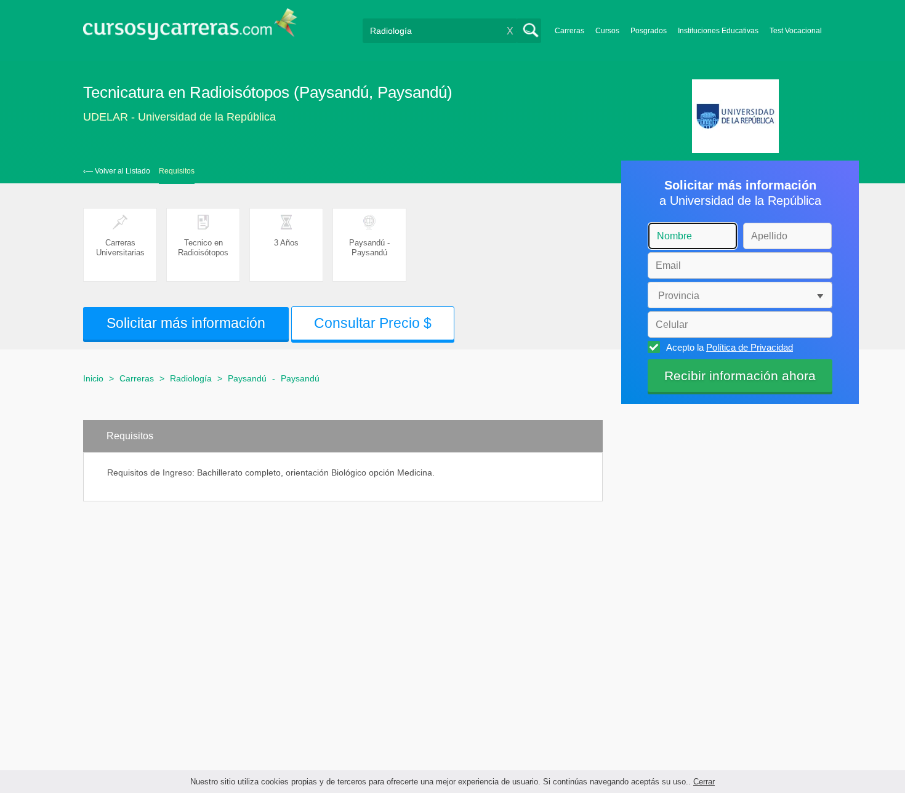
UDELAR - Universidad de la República (179, 117)
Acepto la (729, 347)
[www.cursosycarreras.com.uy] (190, 28)
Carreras (569, 30)
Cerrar (704, 781)
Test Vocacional (796, 30)
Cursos (607, 30)
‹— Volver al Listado (116, 171)
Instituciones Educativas (718, 30)
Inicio (93, 378)
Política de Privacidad (749, 347)
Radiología (191, 378)
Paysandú (247, 378)
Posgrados (648, 30)
